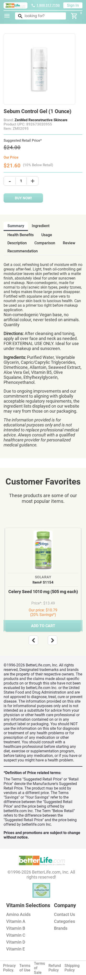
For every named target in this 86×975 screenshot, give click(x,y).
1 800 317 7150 (48, 5)
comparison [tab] (44, 243)
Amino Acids (18, 914)
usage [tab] (46, 235)
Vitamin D (15, 942)
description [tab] (17, 243)
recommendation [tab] (22, 251)
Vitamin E (15, 948)
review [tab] (69, 243)
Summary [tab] (15, 226)
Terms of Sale (39, 968)
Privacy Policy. (9, 967)
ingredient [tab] (40, 226)
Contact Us (64, 914)
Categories (64, 921)
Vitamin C (15, 935)
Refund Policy (54, 967)
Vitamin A (15, 921)
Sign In (73, 5)
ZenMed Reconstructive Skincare (41, 120)
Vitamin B (15, 928)
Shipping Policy (72, 967)
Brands (60, 928)
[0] (74, 16)
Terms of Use (24, 967)
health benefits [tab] (20, 235)
